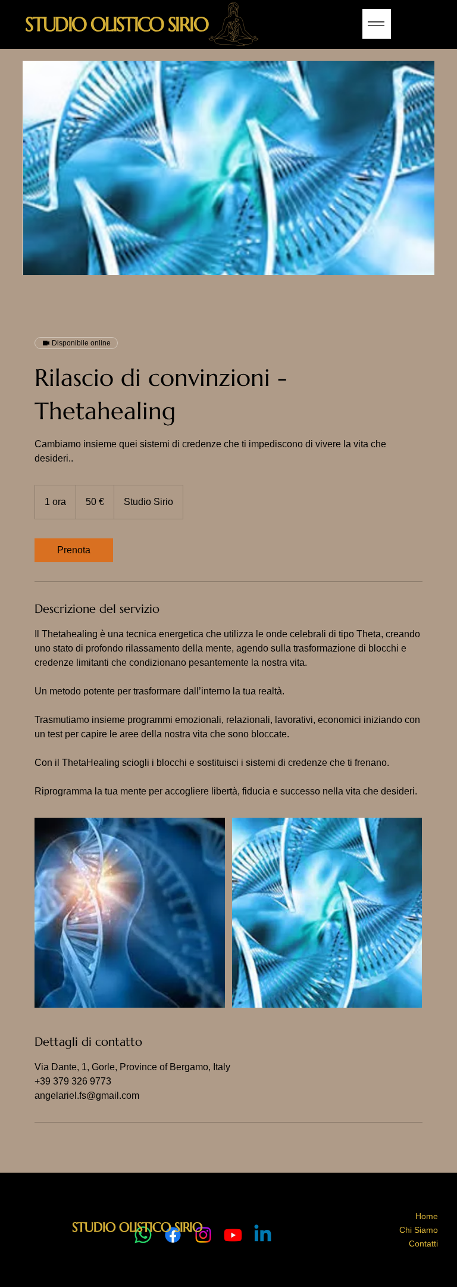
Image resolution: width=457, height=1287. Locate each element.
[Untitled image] (130, 913)
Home (426, 1216)
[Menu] (377, 23)
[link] (74, 550)
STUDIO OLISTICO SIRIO (116, 24)
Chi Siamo (418, 1230)
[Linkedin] (262, 1234)
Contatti (423, 1243)
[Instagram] (203, 1234)
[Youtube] (233, 1234)
